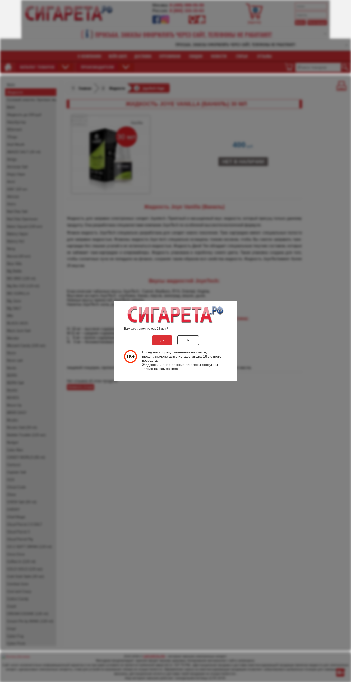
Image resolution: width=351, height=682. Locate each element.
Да (162, 340)
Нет (188, 340)
